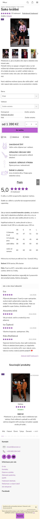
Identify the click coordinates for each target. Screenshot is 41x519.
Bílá (3, 431)
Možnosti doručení (7, 115)
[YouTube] (13, 457)
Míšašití (9, 16)
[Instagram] (9, 457)
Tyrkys (21, 431)
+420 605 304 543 (13, 451)
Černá (16, 431)
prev (2, 387)
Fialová (9, 431)
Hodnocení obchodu (8, 481)
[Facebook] (4, 457)
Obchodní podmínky (8, 475)
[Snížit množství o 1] (26, 124)
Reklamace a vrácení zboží (11, 484)
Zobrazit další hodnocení (29, 356)
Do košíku (20, 130)
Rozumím (20, 516)
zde (34, 512)
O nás (4, 466)
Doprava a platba (7, 472)
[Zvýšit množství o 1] (36, 124)
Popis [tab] (20, 182)
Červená (28, 431)
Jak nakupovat (6, 487)
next (37, 387)
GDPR (4, 478)
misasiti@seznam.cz (13, 447)
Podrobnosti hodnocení (30, 13)
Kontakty (5, 469)
